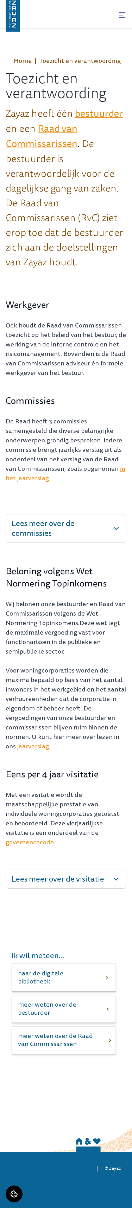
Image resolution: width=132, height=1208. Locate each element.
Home (23, 61)
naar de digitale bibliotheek (40, 977)
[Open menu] (122, 15)
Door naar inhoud (28, 10)
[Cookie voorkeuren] (14, 1194)
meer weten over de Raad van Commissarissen (55, 1040)
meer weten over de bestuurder (47, 1008)
